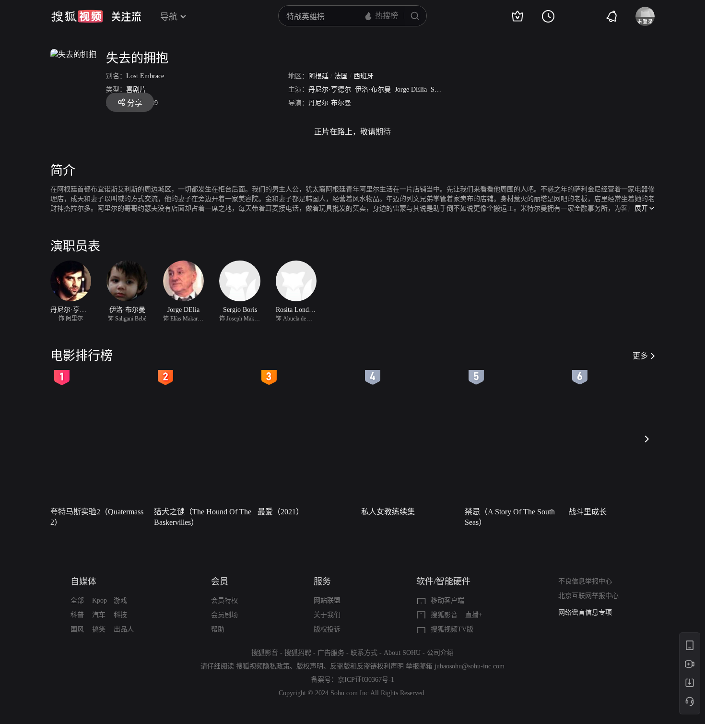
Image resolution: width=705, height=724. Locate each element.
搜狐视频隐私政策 (263, 666)
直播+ (473, 614)
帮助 (217, 629)
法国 (341, 76)
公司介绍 (440, 652)
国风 (77, 629)
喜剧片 (136, 89)
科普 (77, 614)
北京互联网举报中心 (588, 595)
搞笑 (99, 629)
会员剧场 (224, 614)
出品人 (124, 629)
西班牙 (363, 76)
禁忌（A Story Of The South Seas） (510, 517)
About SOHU (402, 652)
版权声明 (309, 666)
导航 (168, 16)
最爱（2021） (281, 512)
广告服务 (330, 652)
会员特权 (224, 600)
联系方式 (364, 652)
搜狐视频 (77, 16)
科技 (120, 614)
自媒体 (83, 581)
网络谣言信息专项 (585, 612)
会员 (219, 581)
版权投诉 (327, 629)
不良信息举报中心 (585, 581)
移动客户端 (447, 600)
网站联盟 (327, 600)
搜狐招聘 (297, 652)
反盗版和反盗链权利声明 (367, 666)
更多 (640, 356)
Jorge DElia (411, 89)
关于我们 (327, 614)
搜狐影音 (444, 614)
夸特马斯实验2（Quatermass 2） (96, 517)
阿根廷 (318, 76)
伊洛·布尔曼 (373, 89)
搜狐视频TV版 (452, 629)
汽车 (99, 614)
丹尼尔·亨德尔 (329, 89)
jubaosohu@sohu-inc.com (470, 666)
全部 (77, 600)
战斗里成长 (587, 512)
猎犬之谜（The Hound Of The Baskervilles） (202, 517)
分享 (134, 103)
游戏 (120, 600)
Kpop (99, 600)
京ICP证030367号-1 (366, 679)
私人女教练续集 (388, 512)
